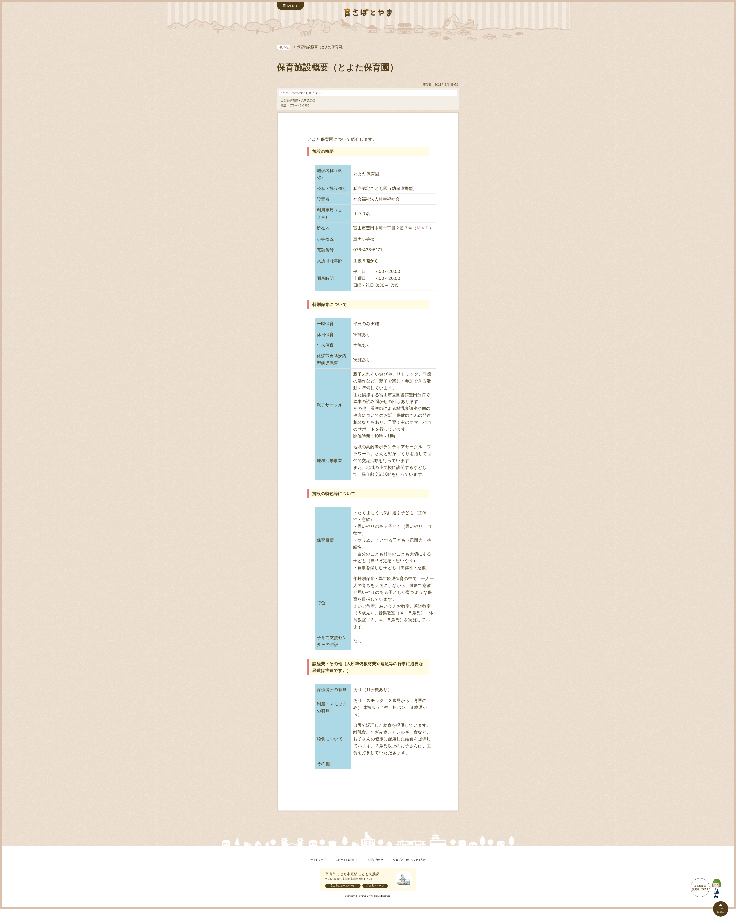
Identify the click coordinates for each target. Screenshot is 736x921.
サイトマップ (317, 859)
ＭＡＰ (422, 227)
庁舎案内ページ (375, 885)
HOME (283, 47)
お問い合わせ (375, 859)
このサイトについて (347, 859)
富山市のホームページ (342, 885)
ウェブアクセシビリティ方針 (409, 859)
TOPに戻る (720, 910)
